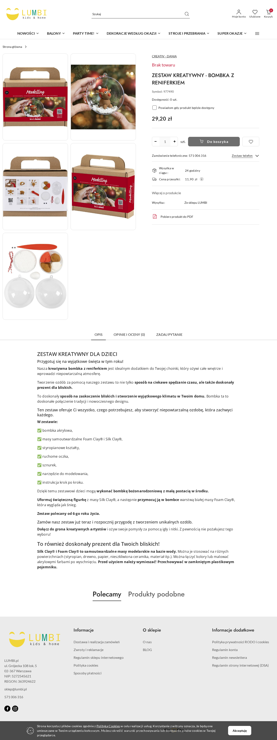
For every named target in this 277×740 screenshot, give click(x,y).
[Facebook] (7, 709)
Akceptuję (240, 730)
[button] (257, 33)
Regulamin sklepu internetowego (99, 657)
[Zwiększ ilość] (174, 141)
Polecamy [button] (107, 594)
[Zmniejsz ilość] (155, 141)
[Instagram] (15, 709)
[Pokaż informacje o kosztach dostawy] (201, 179)
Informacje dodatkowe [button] (233, 630)
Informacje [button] (84, 630)
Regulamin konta (225, 650)
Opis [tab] (99, 334)
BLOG (147, 650)
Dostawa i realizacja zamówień (97, 642)
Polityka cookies (86, 665)
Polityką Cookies (108, 726)
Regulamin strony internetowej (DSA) (240, 665)
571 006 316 (13, 697)
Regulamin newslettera (229, 657)
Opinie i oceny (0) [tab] (129, 334)
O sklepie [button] (152, 630)
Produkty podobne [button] (156, 594)
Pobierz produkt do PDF (177, 216)
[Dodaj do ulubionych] (250, 141)
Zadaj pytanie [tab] (169, 334)
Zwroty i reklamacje (88, 650)
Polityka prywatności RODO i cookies (240, 642)
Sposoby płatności (87, 673)
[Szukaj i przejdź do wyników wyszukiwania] (187, 14)
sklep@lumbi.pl (15, 689)
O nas (147, 642)
